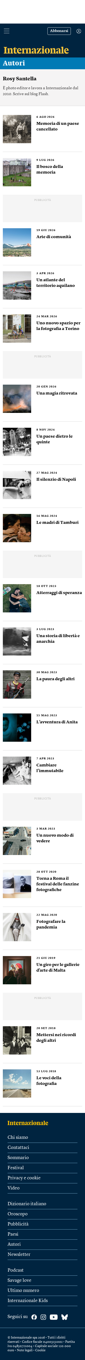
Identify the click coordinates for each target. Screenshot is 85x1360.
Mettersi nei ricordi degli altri (56, 1038)
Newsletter (19, 1254)
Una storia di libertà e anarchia (58, 639)
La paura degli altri (55, 679)
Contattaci (18, 1147)
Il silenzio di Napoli (56, 479)
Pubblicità (18, 1224)
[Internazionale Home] (29, 1122)
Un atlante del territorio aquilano (55, 283)
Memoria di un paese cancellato (57, 126)
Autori (14, 63)
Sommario (18, 1158)
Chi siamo (18, 1137)
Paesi (13, 1234)
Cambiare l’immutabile (50, 768)
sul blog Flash (36, 94)
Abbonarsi (59, 31)
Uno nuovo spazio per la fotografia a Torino (58, 326)
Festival (16, 1168)
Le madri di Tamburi (57, 523)
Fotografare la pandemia (50, 924)
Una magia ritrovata (56, 393)
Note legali (25, 1350)
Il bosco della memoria (49, 170)
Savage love (19, 1280)
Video (14, 1188)
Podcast (16, 1270)
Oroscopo (18, 1214)
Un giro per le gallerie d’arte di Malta (58, 968)
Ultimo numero (23, 1290)
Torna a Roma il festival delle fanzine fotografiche (57, 884)
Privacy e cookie (24, 1178)
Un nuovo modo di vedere (55, 838)
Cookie (40, 1350)
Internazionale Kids (28, 1301)
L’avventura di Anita (57, 722)
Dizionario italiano (27, 1204)
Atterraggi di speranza (59, 593)
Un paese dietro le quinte (54, 439)
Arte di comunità (53, 237)
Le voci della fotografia (48, 1081)
